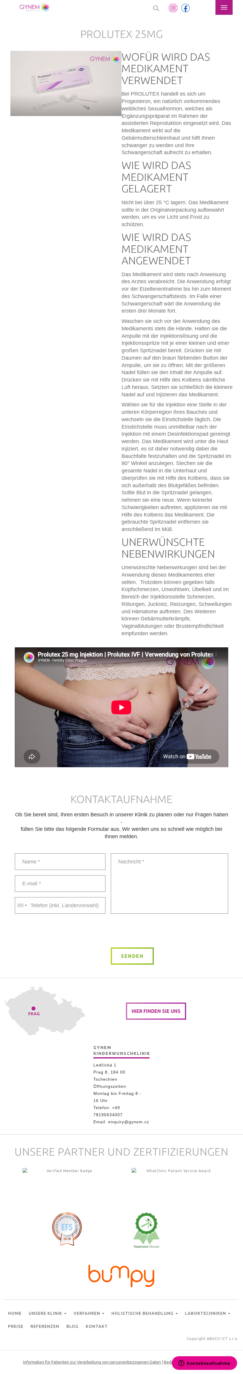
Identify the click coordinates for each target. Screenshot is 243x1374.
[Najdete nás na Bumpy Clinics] (121, 1274)
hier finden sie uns (156, 1011)
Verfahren (87, 1313)
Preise (15, 1326)
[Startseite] (35, 7)
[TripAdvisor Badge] (146, 1230)
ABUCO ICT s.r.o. (223, 1339)
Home (15, 1313)
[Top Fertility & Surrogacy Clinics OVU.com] (67, 1186)
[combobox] (22, 905)
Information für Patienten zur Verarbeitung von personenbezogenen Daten (92, 1362)
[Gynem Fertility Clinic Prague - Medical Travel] (176, 1186)
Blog (72, 1326)
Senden (132, 956)
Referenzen (45, 1326)
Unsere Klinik (46, 1313)
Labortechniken (206, 1313)
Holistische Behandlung (143, 1313)
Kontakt (97, 1326)
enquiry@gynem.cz (128, 1121)
